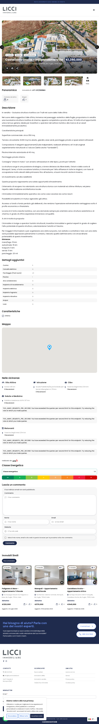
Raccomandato (9, 561)
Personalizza (12, 716)
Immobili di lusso (29, 55)
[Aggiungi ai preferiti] (7, 68)
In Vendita (9, 55)
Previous (2, 47)
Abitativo (19, 55)
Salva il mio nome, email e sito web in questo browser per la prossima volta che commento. (40, 538)
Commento (9, 493)
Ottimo (7, 316)
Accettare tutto (37, 716)
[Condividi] (17, 68)
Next (97, 47)
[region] (25, 709)
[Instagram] (6, 661)
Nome (6, 518)
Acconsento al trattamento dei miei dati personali (20, 704)
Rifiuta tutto (24, 716)
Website (7, 527)
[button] (94, 10)
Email (54, 518)
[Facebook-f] (3, 661)
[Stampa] (12, 68)
